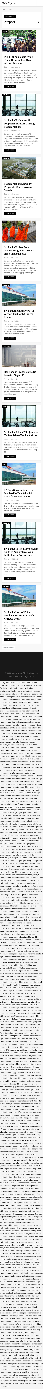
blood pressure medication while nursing (24, 705)
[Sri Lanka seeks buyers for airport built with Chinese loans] (19, 295)
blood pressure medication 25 (26, 883)
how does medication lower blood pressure (16, 923)
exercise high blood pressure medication (24, 1007)
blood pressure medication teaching (13, 875)
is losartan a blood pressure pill (20, 1078)
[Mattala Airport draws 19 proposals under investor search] (19, 168)
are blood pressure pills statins (18, 940)
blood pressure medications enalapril (14, 1383)
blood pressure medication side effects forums (17, 1265)
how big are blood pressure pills (27, 1251)
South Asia (6, 346)
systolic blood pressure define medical (20, 1316)
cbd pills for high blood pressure (28, 1296)
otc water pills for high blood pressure (21, 863)
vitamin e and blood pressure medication (24, 982)
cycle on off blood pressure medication (21, 1016)
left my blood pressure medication (28, 1242)
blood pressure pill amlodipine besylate (21, 719)
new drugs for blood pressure (20, 1324)
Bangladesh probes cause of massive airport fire (20, 373)
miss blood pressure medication (20, 1307)
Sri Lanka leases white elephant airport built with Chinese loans (19, 615)
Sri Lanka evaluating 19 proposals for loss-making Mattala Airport (19, 123)
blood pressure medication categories (27, 1217)
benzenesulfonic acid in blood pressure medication (19, 835)
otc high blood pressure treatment (13, 683)
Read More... (10, 87)
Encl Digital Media (27, 677)
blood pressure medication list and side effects (24, 815)
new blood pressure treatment (28, 1259)
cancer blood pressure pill (19, 1056)
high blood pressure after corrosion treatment (24, 869)
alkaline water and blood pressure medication (17, 1352)
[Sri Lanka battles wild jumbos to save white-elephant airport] (19, 416)
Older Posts (9, 648)
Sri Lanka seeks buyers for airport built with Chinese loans (19, 314)
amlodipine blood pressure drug (24, 1169)
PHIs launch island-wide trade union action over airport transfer (18, 60)
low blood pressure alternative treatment (27, 1361)
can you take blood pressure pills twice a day (16, 1248)
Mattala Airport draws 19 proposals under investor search (18, 187)
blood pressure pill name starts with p (23, 954)
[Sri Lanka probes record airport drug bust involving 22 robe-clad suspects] (19, 232)
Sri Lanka (6, 94)
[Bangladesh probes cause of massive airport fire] (19, 356)
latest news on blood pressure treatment (22, 974)
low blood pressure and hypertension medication (18, 914)
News (4, 221)
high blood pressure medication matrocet (22, 784)
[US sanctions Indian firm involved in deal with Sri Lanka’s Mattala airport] (19, 474)
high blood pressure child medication (17, 697)
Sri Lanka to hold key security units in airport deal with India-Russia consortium (21, 552)
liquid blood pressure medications (19, 1239)
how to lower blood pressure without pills (24, 1375)
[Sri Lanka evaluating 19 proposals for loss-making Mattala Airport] (19, 105)
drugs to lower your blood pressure (24, 807)
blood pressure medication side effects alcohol (23, 762)
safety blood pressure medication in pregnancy (17, 844)
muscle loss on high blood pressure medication (20, 1287)
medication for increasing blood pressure (15, 1367)
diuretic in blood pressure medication (14, 1256)
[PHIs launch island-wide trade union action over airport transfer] (19, 41)
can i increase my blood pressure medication (22, 1202)
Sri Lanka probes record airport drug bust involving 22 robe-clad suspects (21, 250)
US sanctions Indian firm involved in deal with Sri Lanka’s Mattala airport (18, 493)
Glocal (5, 31)
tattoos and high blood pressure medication (16, 1104)
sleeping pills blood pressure (20, 776)
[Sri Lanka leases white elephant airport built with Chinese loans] (19, 596)
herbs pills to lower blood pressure (13, 988)
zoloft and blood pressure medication (14, 1053)
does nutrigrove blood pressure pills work (15, 1194)
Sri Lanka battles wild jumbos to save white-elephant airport (21, 433)
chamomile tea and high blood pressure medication (19, 1188)
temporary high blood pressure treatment (27, 1273)
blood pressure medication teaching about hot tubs (19, 821)
